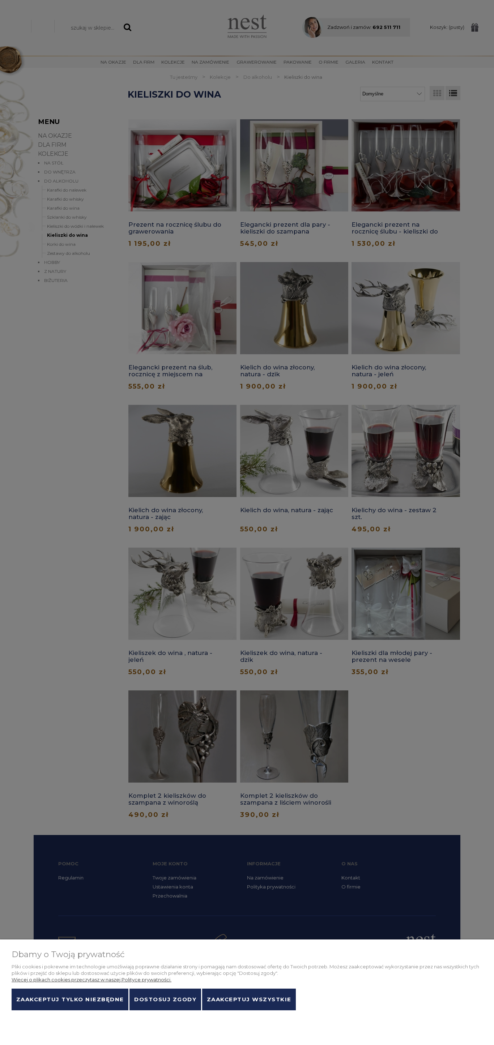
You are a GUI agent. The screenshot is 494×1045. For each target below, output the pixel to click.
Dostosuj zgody (165, 999)
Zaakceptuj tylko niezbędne (70, 999)
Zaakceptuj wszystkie (249, 999)
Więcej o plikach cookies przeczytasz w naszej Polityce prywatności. (91, 979)
